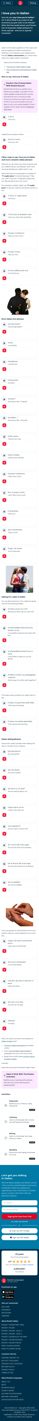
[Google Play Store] (19, 1297)
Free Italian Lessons (11, 1346)
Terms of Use (7, 1373)
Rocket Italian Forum (11, 1343)
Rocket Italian (8, 1328)
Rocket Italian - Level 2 (12, 1331)
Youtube (5, 1307)
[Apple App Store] (19, 1292)
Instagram (6, 1313)
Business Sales (8, 1388)
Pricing (33, 3)
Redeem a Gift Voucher (12, 1364)
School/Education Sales (12, 1400)
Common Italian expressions (14, 1045)
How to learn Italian (11, 1349)
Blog (4, 1385)
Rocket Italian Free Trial (13, 1325)
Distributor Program (11, 1394)
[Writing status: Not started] (6, 1137)
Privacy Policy (8, 1370)
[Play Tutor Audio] (4, 117)
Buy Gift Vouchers (10, 1361)
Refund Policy (8, 1367)
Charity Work (8, 1391)
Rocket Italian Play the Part (14, 1337)
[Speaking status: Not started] (6, 1154)
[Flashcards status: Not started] (6, 1105)
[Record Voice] (4, 124)
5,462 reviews (27, 1265)
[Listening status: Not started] (6, 1121)
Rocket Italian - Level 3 (12, 1334)
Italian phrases (7, 1041)
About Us (6, 1382)
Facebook (6, 1310)
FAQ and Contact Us (10, 1358)
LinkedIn (5, 1316)
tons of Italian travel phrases (19, 1051)
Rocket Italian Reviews (12, 1340)
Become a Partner (10, 1397)
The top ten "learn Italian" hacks (18, 67)
